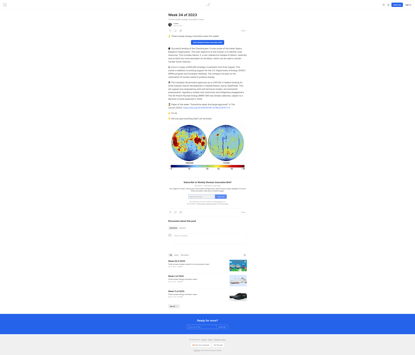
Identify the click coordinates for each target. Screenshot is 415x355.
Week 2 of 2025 (176, 276)
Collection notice (220, 340)
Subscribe (397, 5)
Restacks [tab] (182, 228)
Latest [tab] (176, 255)
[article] (207, 265)
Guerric (176, 23)
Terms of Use (218, 202)
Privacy (204, 340)
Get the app (218, 345)
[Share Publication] (388, 5)
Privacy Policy (223, 204)
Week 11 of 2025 (176, 291)
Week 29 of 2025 (176, 261)
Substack (197, 350)
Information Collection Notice (206, 204)
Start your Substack (201, 345)
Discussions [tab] (185, 255)
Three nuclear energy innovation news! (182, 279)
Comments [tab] (173, 228)
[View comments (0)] (175, 31)
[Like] (170, 31)
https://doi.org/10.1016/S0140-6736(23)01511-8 (206, 107)
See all (172, 306)
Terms (210, 340)
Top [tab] (170, 255)
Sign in (408, 5)
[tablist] (177, 228)
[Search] (383, 5)
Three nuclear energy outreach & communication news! (188, 264)
